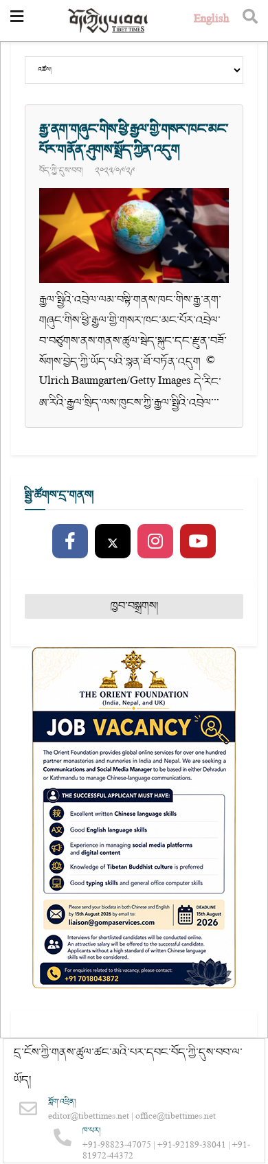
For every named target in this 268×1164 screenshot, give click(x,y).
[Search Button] (250, 20)
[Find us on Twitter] (113, 542)
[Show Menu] (16, 20)
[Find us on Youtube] (198, 542)
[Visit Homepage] (108, 21)
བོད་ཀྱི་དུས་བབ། (60, 170)
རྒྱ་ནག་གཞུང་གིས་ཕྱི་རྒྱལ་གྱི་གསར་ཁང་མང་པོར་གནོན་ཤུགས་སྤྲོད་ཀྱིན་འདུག (134, 139)
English (211, 20)
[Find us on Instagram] (155, 542)
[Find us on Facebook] (70, 542)
